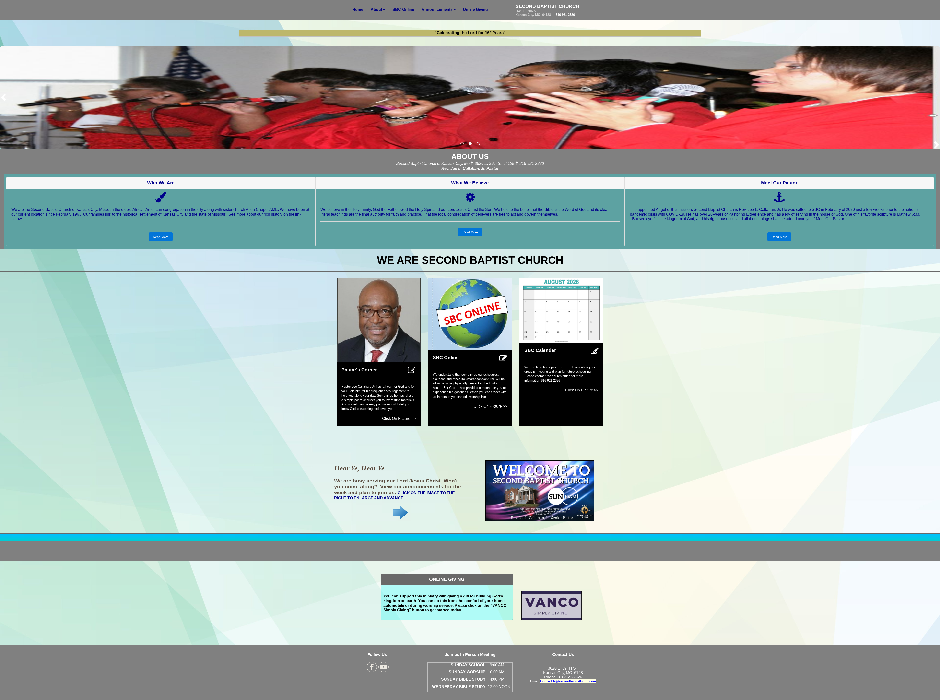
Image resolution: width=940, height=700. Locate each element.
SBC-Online (403, 9)
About (376, 9)
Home (357, 9)
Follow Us (377, 654)
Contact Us (563, 654)
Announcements (437, 9)
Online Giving (475, 9)
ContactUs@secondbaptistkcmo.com (568, 681)
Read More (160, 237)
